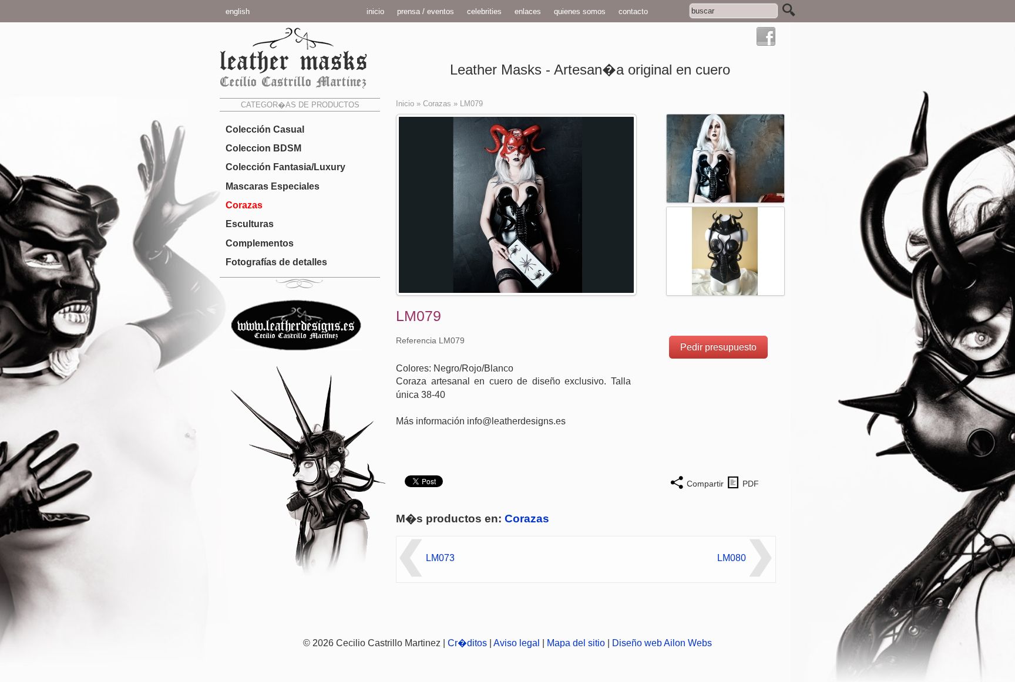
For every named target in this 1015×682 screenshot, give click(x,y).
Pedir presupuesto (718, 347)
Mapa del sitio (576, 643)
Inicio (375, 11)
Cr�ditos (467, 643)
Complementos (260, 243)
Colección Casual (265, 129)
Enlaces (528, 11)
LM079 (471, 103)
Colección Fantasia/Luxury (285, 167)
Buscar (788, 10)
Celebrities (484, 11)
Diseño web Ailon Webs (662, 643)
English (238, 11)
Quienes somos (580, 11)
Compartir (705, 483)
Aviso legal (516, 643)
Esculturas (250, 224)
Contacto (633, 11)
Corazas (244, 205)
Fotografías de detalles (276, 262)
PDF (750, 483)
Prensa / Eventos (425, 11)
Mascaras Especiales (273, 186)
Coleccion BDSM (263, 148)
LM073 (440, 558)
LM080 (731, 558)
